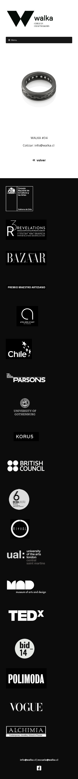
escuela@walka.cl (48, 759)
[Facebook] (39, 768)
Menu (14, 40)
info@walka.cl (28, 759)
